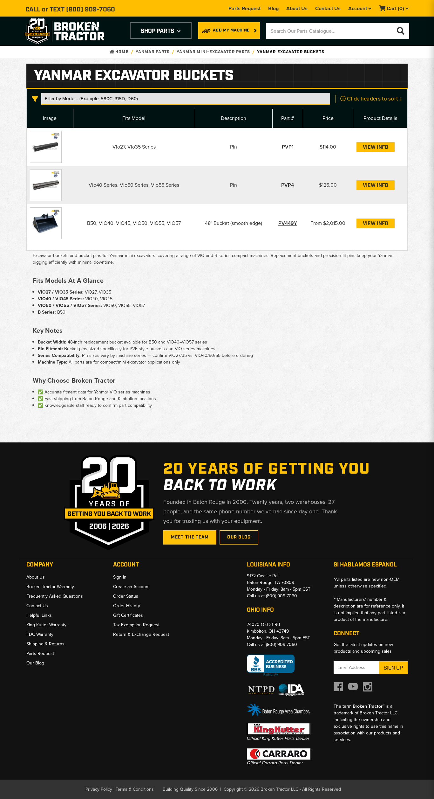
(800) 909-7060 (90, 9)
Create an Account (131, 586)
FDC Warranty (39, 634)
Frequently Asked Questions (54, 596)
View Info (375, 147)
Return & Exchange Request (141, 634)
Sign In (119, 577)
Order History (126, 605)
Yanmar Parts (153, 52)
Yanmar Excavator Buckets (290, 52)
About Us (297, 8)
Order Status (125, 596)
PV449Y (287, 223)
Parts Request (244, 8)
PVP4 (287, 185)
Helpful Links (39, 615)
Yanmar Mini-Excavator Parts (213, 52)
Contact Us (328, 8)
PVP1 (288, 146)
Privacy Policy (98, 789)
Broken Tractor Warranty (50, 586)
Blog (273, 8)
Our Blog (239, 537)
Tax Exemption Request (136, 625)
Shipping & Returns (45, 644)
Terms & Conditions (135, 789)
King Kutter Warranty (46, 625)
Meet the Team (190, 537)
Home (121, 52)
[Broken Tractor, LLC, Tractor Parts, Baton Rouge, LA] (271, 666)
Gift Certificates (128, 615)
